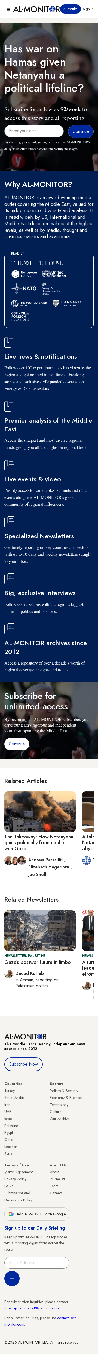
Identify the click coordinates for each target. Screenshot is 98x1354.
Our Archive (59, 1118)
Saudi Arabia (14, 1097)
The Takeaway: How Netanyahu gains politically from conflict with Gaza (38, 842)
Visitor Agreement (18, 1172)
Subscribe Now (23, 1064)
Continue (17, 744)
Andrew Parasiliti (46, 860)
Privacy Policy (15, 1179)
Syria (8, 1153)
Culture (55, 1111)
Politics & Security (64, 1090)
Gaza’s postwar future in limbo (37, 962)
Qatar (9, 1139)
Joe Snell (37, 874)
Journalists (57, 1179)
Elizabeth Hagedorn (49, 867)
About (54, 1172)
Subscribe (70, 9)
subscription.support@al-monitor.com (33, 1308)
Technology (59, 1104)
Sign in (88, 9)
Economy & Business (66, 1097)
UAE (7, 1111)
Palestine (11, 1125)
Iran (7, 1104)
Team (54, 1186)
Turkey (9, 1090)
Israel (8, 1118)
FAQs (8, 1186)
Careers (56, 1193)
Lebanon (11, 1146)
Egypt (8, 1132)
